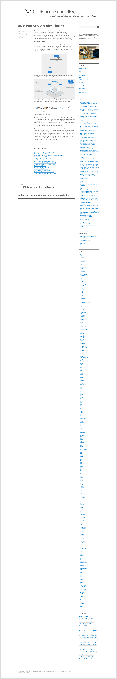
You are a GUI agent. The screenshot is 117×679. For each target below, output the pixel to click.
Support (81, 552)
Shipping (81, 531)
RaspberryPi (82, 504)
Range (81, 503)
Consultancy (82, 319)
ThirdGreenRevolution (84, 561)
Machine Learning (82, 75)
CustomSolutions (83, 329)
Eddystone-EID (83, 343)
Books (81, 306)
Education (81, 91)
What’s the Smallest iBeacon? (86, 202)
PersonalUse (82, 487)
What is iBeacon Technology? (86, 215)
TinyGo (81, 564)
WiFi (81, 597)
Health (81, 387)
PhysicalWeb (82, 489)
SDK (81, 524)
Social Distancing (82, 92)
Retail (81, 510)
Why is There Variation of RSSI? (86, 112)
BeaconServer (82, 292)
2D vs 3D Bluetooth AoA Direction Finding (44, 156)
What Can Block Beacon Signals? (86, 154)
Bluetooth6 (82, 301)
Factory (81, 359)
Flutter (81, 370)
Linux (81, 438)
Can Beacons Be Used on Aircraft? (87, 136)
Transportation (81, 89)
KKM (81, 431)
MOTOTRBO (82, 467)
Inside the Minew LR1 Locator (41, 159)
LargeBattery (82, 432)
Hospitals (82, 395)
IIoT (80, 415)
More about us (81, 39)
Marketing (81, 82)
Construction (82, 318)
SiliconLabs (82, 535)
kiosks (81, 429)
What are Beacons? (83, 68)
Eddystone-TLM (83, 344)
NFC (81, 476)
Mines (81, 460)
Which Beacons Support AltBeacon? (87, 121)
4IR (80, 254)
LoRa (81, 445)
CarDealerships (83, 311)
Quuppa (81, 501)
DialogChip (82, 333)
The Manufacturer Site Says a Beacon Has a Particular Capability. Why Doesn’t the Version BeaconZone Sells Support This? (89, 191)
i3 (80, 398)
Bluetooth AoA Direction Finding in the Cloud (45, 173)
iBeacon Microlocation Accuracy (41, 153)
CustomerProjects (83, 327)
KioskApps (82, 428)
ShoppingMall (82, 534)
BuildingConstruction (84, 308)
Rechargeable (82, 506)
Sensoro (81, 530)
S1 (80, 521)
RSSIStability (82, 514)
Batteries (81, 286)
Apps (80, 76)
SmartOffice (82, 542)
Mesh (80, 78)
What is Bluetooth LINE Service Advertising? (88, 150)
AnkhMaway (82, 271)
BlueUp (81, 305)
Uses (80, 71)
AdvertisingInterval (83, 261)
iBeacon (81, 405)
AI (80, 262)
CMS (81, 313)
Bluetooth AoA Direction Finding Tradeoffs (44, 171)
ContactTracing (83, 320)
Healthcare (82, 388)
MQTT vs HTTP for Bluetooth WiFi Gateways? (89, 109)
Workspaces (82, 603)
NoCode (81, 477)
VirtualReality (82, 586)
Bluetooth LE (82, 298)
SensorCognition (83, 528)
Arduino (81, 281)
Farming (81, 363)
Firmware (81, 366)
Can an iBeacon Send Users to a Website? (88, 165)
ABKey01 (82, 257)
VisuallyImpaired (83, 589)
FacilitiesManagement (84, 357)
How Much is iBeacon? (84, 178)
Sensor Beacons (83, 527)
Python (81, 500)
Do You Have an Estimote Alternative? (87, 160)
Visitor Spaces (82, 88)
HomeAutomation (83, 392)
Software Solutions (83, 548)
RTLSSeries (20, 37)
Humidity (81, 397)
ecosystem (82, 340)
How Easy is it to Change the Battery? (87, 203)
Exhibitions (82, 356)
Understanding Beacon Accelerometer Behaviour (89, 244)
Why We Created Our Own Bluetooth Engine (44, 152)
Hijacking (81, 390)
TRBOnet (82, 572)
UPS (81, 576)
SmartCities (82, 538)
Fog (80, 371)
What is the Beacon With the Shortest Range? (89, 170)
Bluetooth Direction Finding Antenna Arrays (44, 158)
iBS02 (81, 408)
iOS (80, 424)
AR (80, 279)
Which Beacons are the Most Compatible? (88, 144)
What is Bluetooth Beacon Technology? (87, 211)
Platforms (82, 490)
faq (80, 360)
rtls (80, 515)
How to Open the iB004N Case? (86, 223)
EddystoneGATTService (84, 347)
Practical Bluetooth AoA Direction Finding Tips (45, 164)
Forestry (81, 373)
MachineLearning (83, 449)
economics (82, 339)
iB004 (81, 404)
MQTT (81, 470)
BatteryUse (82, 288)
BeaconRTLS (82, 289)
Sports (81, 551)
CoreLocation (82, 325)
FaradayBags (82, 361)
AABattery (82, 255)
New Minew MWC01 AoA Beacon (42, 170)
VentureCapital (83, 585)
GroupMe (81, 385)
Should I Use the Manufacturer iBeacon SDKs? (89, 110)
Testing (81, 556)
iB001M (81, 400)
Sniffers (81, 544)
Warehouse (82, 590)
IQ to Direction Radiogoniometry (41, 167)
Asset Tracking (82, 74)
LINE (81, 436)
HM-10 (81, 391)
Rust (81, 518)
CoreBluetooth (82, 323)
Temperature (82, 555)
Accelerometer (83, 258)
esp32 (81, 353)
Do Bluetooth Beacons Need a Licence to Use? (89, 164)
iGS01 (81, 409)
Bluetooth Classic (83, 296)
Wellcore (81, 596)
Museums (82, 472)
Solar (81, 549)
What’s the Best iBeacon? (85, 102)
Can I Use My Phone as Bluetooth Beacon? (88, 182)
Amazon (81, 265)
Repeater (81, 507)
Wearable (82, 593)
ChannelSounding (83, 312)
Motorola (81, 466)
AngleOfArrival (21, 33)
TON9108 (82, 565)
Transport (82, 571)
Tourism (81, 566)
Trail (81, 569)
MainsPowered (83, 450)
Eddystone (82, 342)
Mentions (81, 457)
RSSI (81, 513)
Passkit (81, 484)
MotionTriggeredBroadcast (85, 465)
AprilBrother (82, 278)
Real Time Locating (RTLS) (84, 79)
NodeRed (81, 480)
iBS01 (81, 407)
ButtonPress (82, 309)
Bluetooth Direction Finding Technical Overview (58, 113)
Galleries (81, 377)
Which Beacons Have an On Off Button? (88, 143)
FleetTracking (82, 368)
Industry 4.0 (82, 419)
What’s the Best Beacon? (85, 147)
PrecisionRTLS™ (44, 142)
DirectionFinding (21, 36)
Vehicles (81, 582)
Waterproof (82, 592)
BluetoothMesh (83, 303)
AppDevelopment (83, 274)
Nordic (81, 482)
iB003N (81, 402)
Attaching (82, 285)
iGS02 (81, 411)
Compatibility (82, 315)
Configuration (82, 316)
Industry (80, 84)
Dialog (81, 332)
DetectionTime (83, 330)
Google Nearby (83, 384)
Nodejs (81, 479)
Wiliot (81, 599)
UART (81, 575)
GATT (81, 381)
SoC (81, 545)
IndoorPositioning (83, 418)
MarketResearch (83, 455)
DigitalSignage (83, 335)
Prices (81, 493)
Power (81, 491)
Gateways (82, 380)
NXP (81, 483)
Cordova (81, 322)
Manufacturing (82, 452)
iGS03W (81, 414)
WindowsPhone (83, 602)
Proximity (82, 498)
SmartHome (82, 541)
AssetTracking (83, 284)
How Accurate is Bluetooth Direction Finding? (45, 162)
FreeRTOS (82, 374)
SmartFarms (82, 539)
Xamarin (81, 605)
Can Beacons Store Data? (85, 146)
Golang (81, 383)
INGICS (81, 421)
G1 (80, 376)
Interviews (82, 422)
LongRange (82, 443)
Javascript (82, 426)
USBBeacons (82, 579)
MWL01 (81, 473)
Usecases (82, 580)
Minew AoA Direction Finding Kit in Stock (44, 161)
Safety (81, 523)
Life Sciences (81, 85)
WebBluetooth (82, 595)
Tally (81, 554)
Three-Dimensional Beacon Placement (87, 239)
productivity (82, 496)
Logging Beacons (83, 441)
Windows (81, 600)
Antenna (81, 272)
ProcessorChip (83, 494)
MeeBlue (81, 456)
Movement (82, 469)
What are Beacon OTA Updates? (86, 148)
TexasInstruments (83, 558)
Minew (81, 462)
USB (81, 578)
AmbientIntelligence (84, 267)
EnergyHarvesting (83, 351)
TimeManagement (83, 562)
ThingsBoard (82, 559)
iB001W (81, 401)
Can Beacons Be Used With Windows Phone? (89, 216)
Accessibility (82, 260)
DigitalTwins (82, 336)
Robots (81, 511)
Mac (81, 448)
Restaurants (82, 508)
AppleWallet (82, 275)
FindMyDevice (83, 364)
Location (81, 439)
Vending (81, 583)
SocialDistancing (83, 547)
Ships (81, 532)
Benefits (80, 69)
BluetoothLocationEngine (23, 34)
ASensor (81, 282)
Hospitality (81, 86)
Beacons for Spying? (84, 168)
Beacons (81, 291)
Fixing (81, 367)
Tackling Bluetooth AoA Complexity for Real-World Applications (49, 155)
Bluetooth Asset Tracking (40, 165)
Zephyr (81, 606)
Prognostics (82, 497)
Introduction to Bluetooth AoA (41, 168)
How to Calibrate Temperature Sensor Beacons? (89, 167)
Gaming (81, 378)
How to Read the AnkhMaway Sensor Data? (88, 194)
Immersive (82, 417)
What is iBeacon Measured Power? (87, 158)
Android (81, 268)
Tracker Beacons (83, 568)
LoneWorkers (82, 442)
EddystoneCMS (83, 346)
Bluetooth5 (82, 299)
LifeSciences (82, 435)
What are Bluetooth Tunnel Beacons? (87, 174)
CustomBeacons (83, 326)
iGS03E (81, 412)
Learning (81, 433)
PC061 (81, 486)
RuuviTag (82, 520)
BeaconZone (82, 294)
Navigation (82, 474)
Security (81, 525)
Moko (81, 463)
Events (81, 354)
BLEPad (81, 295)
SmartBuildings (83, 537)
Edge (81, 349)
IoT (79, 72)
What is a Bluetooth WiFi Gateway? (87, 129)
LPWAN (81, 446)
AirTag (81, 264)
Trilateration (82, 573)
